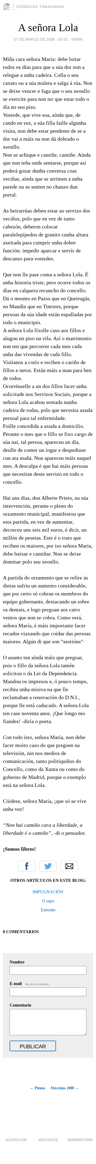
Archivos (48, 1140)
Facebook (26, 866)
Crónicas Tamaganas (40, 7)
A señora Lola (48, 28)
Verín (76, 39)
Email (69, 866)
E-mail (29, 983)
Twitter (48, 866)
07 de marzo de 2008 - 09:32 (41, 39)
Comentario (20, 1005)
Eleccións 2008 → (65, 1088)
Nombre (17, 962)
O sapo (48, 901)
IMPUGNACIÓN (48, 892)
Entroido (48, 910)
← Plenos (37, 1088)
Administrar (80, 1140)
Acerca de (16, 1140)
